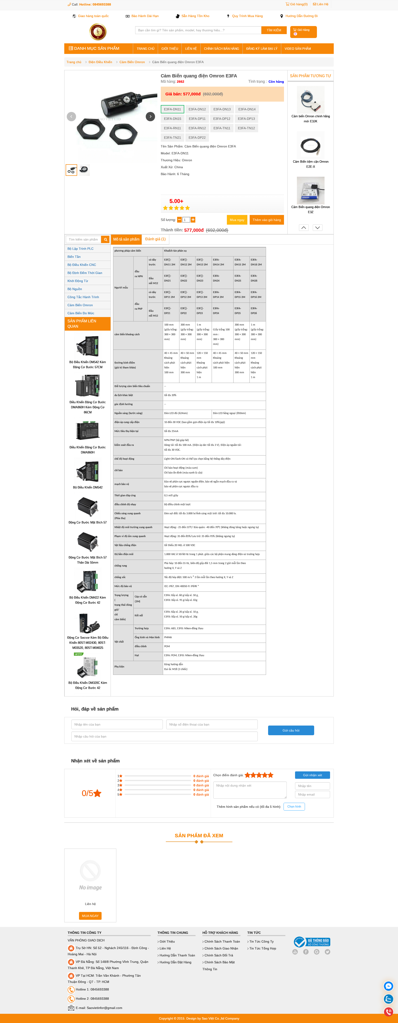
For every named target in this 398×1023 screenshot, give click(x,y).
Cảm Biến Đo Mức (80, 313)
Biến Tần (74, 257)
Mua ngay (237, 220)
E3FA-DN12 (197, 109)
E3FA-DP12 (221, 119)
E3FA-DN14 (247, 109)
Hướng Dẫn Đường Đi (301, 16)
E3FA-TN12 (246, 128)
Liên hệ (191, 48)
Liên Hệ (322, 4)
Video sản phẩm (298, 48)
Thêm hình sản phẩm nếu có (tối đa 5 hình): (259, 806)
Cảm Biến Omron (132, 62)
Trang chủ (74, 62)
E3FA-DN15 (172, 119)
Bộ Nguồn (74, 289)
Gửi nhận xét (312, 775)
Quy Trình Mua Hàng (247, 16)
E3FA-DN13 (222, 109)
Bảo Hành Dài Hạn (145, 16)
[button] (150, 116)
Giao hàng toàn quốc (93, 16)
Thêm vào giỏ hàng (267, 220)
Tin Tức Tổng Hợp (262, 948)
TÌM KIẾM (274, 30)
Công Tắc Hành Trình (83, 297)
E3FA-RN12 (197, 128)
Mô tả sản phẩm (126, 239)
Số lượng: (169, 220)
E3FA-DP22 (197, 137)
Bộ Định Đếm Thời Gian (84, 273)
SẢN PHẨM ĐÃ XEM (199, 835)
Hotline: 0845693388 (95, 4)
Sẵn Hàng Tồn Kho (195, 16)
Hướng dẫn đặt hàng (175, 962)
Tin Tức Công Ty (261, 941)
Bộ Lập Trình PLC (80, 248)
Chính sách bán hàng (221, 48)
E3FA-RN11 (172, 128)
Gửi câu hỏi (291, 730)
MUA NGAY (90, 916)
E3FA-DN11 (172, 109)
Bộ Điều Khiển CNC (81, 265)
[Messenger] (388, 987)
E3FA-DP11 (197, 119)
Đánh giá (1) (155, 239)
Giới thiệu (169, 48)
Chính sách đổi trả (218, 955)
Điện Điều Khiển (100, 62)
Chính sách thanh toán (222, 941)
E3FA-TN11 (222, 128)
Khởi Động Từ (77, 281)
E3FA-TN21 (172, 137)
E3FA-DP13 (246, 119)
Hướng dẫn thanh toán (177, 955)
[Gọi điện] (388, 1012)
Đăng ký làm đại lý (262, 48)
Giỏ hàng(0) (299, 4)
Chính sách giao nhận (221, 948)
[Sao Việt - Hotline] (388, 999)
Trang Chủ (145, 48)
